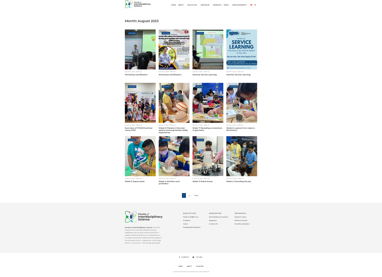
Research (217, 5)
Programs (186, 220)
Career (185, 224)
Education (192, 5)
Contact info (213, 224)
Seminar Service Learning (204, 75)
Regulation (213, 220)
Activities (132, 33)
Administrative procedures (218, 217)
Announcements (239, 5)
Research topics (240, 217)
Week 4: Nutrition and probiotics (169, 182)
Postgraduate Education (192, 227)
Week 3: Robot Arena (202, 181)
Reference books (241, 220)
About (181, 5)
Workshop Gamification (136, 75)
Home (173, 5)
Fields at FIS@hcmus (190, 217)
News (226, 5)
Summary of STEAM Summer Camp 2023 (139, 129)
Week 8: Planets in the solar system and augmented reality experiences (173, 130)
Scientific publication (242, 224)
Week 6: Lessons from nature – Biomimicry (240, 129)
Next (196, 195)
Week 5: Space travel (135, 181)
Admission (205, 5)
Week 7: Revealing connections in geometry (207, 129)
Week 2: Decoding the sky (238, 181)
